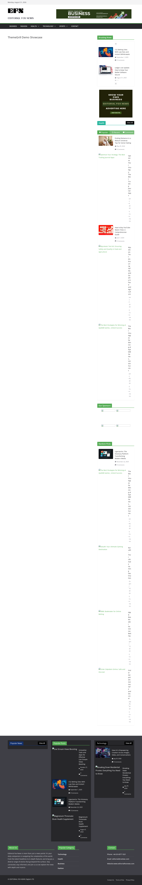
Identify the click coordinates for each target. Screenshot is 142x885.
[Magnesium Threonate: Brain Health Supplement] (64, 827)
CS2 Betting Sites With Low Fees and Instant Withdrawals (122, 52)
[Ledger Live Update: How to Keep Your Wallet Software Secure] (106, 70)
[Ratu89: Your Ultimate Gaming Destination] (112, 577)
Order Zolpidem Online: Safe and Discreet (129, 684)
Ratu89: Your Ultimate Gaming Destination (129, 563)
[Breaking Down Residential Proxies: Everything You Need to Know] (108, 781)
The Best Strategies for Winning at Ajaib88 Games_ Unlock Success (129, 348)
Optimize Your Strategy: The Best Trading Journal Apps (129, 175)
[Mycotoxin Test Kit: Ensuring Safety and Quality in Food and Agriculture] (112, 254)
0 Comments (120, 60)
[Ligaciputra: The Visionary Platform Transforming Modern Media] (106, 458)
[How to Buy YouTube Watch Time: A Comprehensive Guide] (106, 230)
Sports (62, 26)
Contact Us (110, 880)
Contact (74, 26)
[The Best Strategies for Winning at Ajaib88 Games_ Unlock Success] (112, 333)
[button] (38, 26)
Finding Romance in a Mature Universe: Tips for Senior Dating (123, 140)
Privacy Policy (130, 880)
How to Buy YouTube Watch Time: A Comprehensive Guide (122, 231)
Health (34, 26)
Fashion (23, 26)
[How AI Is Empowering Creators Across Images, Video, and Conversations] (103, 756)
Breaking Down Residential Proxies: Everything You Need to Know (127, 775)
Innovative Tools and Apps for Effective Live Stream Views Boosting (83, 757)
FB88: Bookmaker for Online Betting (129, 624)
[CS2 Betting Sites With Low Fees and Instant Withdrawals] (106, 52)
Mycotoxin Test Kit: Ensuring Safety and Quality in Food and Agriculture (129, 270)
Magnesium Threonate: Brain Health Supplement (83, 821)
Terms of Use (120, 880)
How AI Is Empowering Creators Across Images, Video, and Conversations (121, 752)
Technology (48, 26)
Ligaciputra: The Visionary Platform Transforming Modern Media (121, 454)
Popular (104, 132)
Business (13, 26)
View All (130, 123)
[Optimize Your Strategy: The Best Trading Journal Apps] (112, 162)
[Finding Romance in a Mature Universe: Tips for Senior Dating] (106, 141)
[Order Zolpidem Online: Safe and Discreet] (112, 696)
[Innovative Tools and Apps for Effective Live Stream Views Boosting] (64, 763)
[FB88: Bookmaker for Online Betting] (112, 638)
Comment (129, 132)
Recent (117, 132)
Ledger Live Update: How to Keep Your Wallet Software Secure (122, 71)
